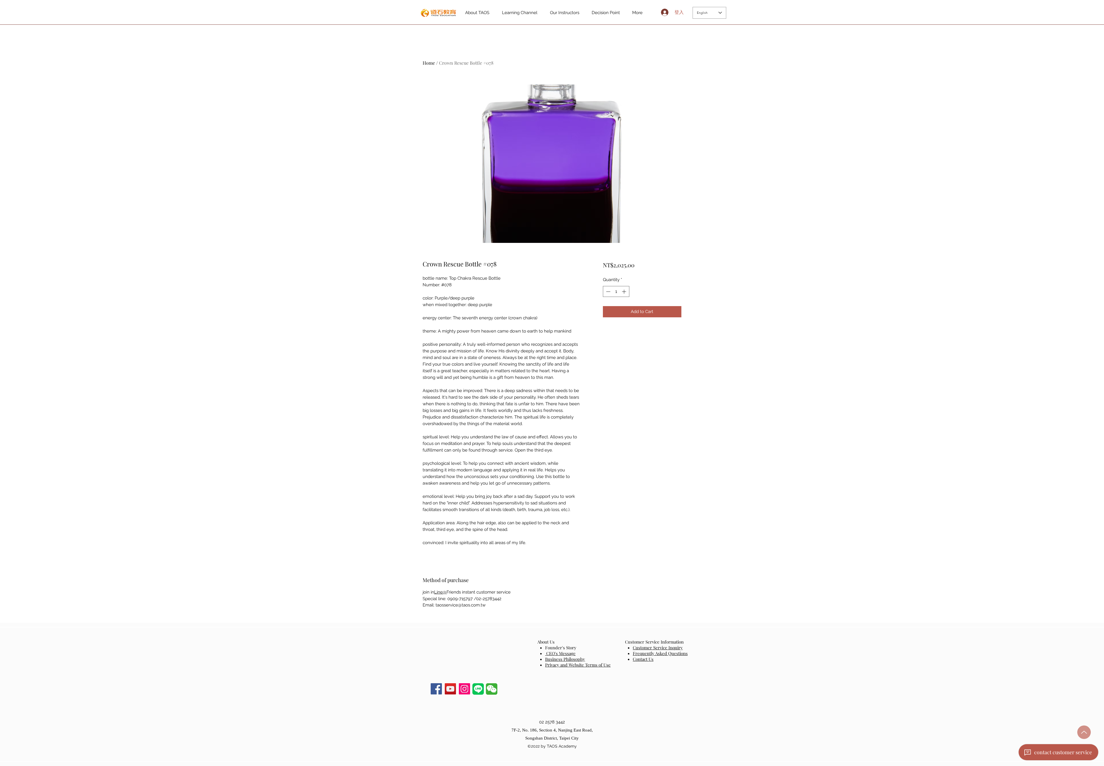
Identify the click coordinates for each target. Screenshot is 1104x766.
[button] (492, 689)
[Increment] (624, 291)
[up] (1084, 732)
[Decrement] (608, 291)
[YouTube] (450, 688)
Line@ (440, 592)
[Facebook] (436, 688)
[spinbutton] (616, 291)
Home (429, 63)
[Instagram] (464, 688)
